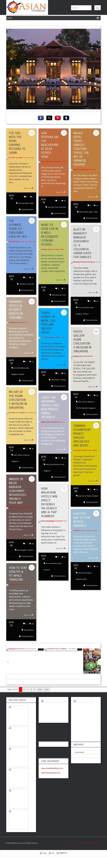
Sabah (85, 579)
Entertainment (55, 464)
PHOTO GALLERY (82, 408)
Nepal (57, 380)
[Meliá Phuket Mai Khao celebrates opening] (18, 736)
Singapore (92, 408)
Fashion (85, 212)
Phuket (88, 496)
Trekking (63, 380)
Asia (22, 203)
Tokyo (96, 212)
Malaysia (79, 579)
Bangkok (79, 314)
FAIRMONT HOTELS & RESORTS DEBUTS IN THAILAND (16, 309)
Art (19, 203)
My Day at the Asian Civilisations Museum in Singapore (18, 400)
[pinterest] (58, 117)
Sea (29, 284)
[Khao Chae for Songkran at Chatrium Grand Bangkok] (18, 819)
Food (56, 207)
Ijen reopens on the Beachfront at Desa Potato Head (50, 144)
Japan (27, 203)
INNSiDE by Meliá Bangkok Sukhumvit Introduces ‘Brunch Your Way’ (17, 491)
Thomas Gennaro (27, 209)
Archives (71, 843)
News (41, 650)
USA (32, 284)
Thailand (86, 314)
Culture (84, 402)
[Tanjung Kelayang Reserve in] (18, 757)
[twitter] (49, 117)
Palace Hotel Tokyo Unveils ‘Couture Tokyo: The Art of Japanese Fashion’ (81, 148)
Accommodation (84, 307)
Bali (52, 207)
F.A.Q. (77, 843)
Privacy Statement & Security (90, 843)
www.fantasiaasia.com (50, 772)
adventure (23, 284)
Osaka (31, 203)
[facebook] (41, 117)
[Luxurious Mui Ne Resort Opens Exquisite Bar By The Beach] (18, 798)
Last (46, 689)
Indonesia (62, 207)
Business (58, 295)
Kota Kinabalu (86, 573)
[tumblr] (66, 117)
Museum (91, 402)
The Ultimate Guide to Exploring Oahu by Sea (17, 228)
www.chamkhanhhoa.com (52, 768)
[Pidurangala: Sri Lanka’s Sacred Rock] (18, 715)
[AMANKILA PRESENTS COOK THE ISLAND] (18, 778)
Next (39, 689)
